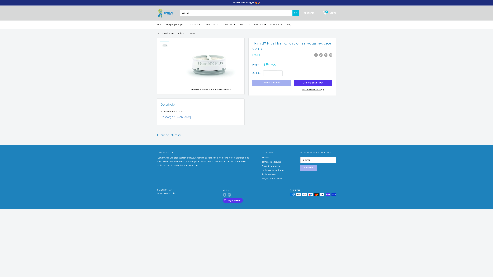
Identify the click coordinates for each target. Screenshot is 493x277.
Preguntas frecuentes (272, 178)
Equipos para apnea (175, 24)
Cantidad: (257, 73)
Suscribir (308, 167)
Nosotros (274, 24)
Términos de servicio (271, 162)
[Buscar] (295, 13)
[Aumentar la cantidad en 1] (279, 73)
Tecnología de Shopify (166, 193)
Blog (289, 24)
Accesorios (210, 24)
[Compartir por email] (330, 55)
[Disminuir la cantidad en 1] (266, 73)
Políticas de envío (270, 174)
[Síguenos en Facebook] (224, 195)
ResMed (256, 55)
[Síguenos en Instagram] (229, 195)
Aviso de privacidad (271, 166)
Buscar (265, 157)
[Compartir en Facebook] (316, 55)
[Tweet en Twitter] (326, 55)
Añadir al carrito (272, 82)
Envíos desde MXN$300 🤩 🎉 (246, 3)
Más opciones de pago (313, 89)
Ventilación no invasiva (233, 24)
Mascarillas (195, 24)
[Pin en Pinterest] (321, 55)
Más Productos (256, 24)
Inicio (159, 24)
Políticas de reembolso (273, 170)
